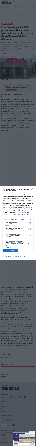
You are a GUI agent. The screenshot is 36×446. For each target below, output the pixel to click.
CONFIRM (11, 250)
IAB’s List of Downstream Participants (20, 214)
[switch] (29, 223)
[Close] (32, 189)
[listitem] (18, 219)
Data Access (18, 256)
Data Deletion (8, 256)
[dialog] (18, 223)
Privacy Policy (27, 256)
